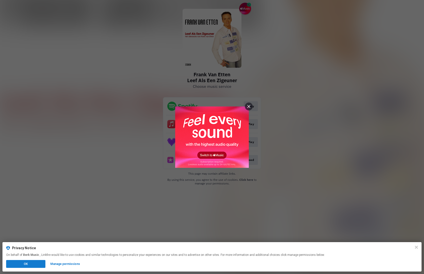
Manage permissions (65, 264)
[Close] (416, 247)
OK (26, 264)
